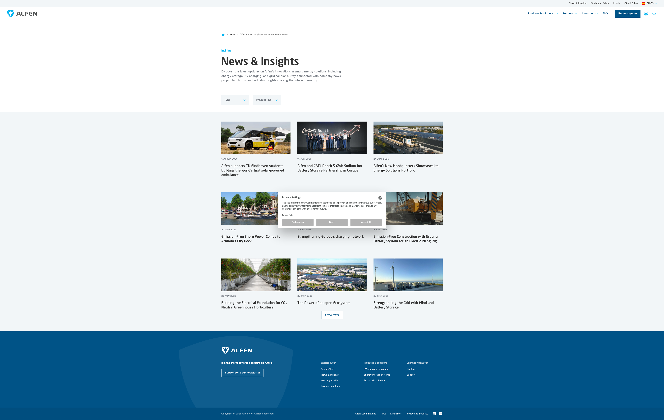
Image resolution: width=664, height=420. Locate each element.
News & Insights (577, 3)
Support (567, 13)
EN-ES (650, 3)
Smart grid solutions (374, 380)
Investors (587, 13)
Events (616, 3)
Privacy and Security (417, 414)
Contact (411, 369)
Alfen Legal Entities (365, 414)
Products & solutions (541, 13)
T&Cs (383, 414)
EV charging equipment (376, 369)
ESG (605, 13)
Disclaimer (396, 414)
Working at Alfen (600, 3)
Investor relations (330, 386)
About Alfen (631, 3)
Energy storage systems (377, 375)
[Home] (223, 34)
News (232, 35)
